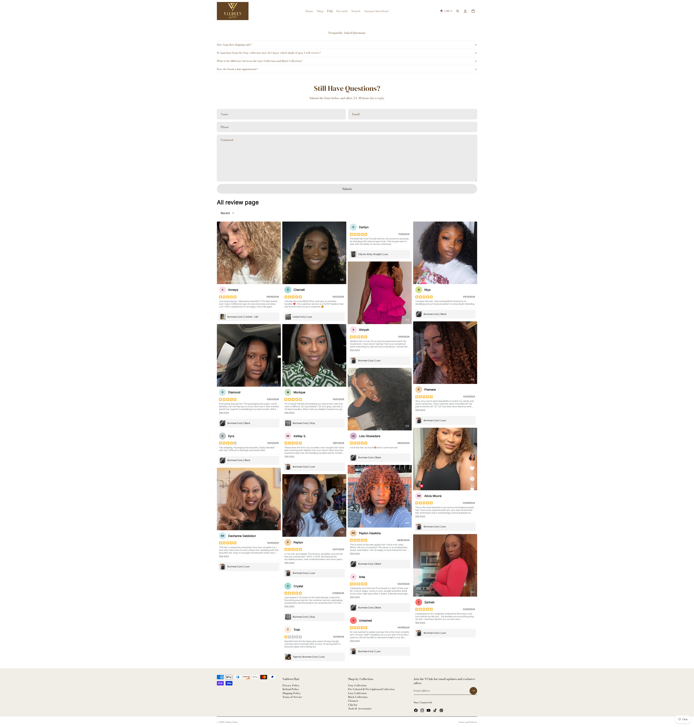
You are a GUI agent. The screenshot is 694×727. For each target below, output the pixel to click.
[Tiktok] (435, 710)
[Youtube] (428, 710)
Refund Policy (290, 689)
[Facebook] (416, 710)
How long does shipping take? (234, 45)
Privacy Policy (290, 685)
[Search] (458, 11)
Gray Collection (357, 685)
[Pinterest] (441, 710)
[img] (227, 297)
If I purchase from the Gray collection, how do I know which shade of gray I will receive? (269, 53)
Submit (347, 189)
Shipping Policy (291, 693)
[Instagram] (422, 710)
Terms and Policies (468, 722)
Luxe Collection (357, 693)
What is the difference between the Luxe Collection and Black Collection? (259, 61)
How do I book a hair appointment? (237, 69)
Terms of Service (292, 697)
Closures (353, 701)
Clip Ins (352, 705)
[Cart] (473, 11)
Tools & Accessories (359, 709)
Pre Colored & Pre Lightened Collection (371, 689)
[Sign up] (473, 691)
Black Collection (357, 697)
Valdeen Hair (231, 722)
